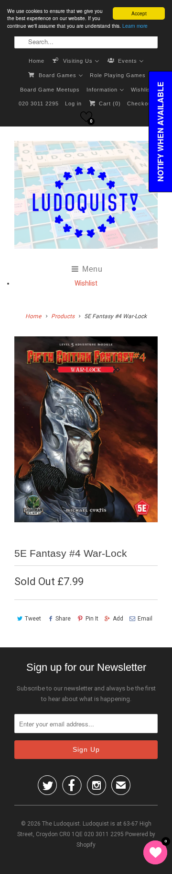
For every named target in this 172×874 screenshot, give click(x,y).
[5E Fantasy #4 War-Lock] (86, 429)
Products (63, 316)
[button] (86, 117)
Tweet (33, 618)
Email (145, 618)
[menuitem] (36, 60)
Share (63, 618)
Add (118, 618)
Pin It (92, 618)
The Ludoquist (61, 823)
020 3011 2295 (39, 103)
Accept (139, 13)
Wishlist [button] (86, 283)
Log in (73, 103)
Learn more (135, 25)
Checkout (140, 103)
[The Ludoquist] (86, 197)
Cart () (108, 103)
